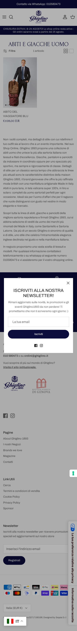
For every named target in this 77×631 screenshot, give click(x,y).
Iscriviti (38, 334)
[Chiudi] (68, 283)
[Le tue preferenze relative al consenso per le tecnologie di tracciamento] (73, 473)
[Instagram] (41, 345)
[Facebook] (35, 345)
